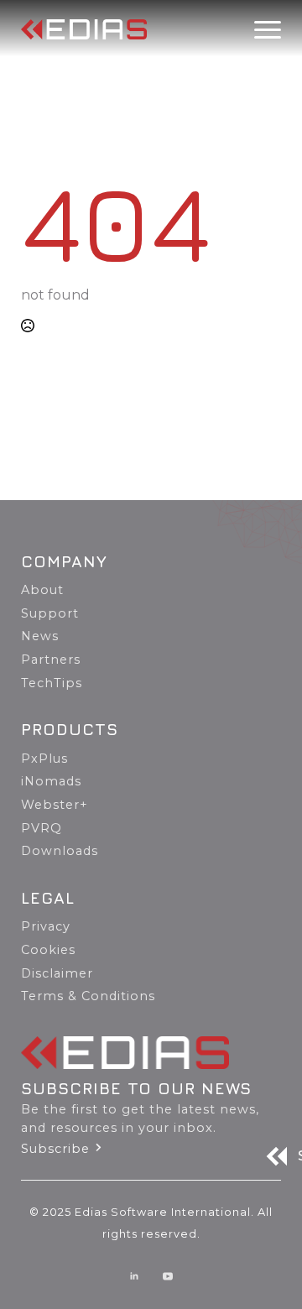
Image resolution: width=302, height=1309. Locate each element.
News (40, 636)
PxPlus (44, 758)
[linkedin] (134, 1276)
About (42, 589)
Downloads (59, 850)
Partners (51, 659)
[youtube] (168, 1276)
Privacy (45, 926)
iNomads (51, 781)
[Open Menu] (267, 29)
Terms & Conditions (88, 996)
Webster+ (54, 804)
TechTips (51, 683)
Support (50, 613)
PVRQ (41, 828)
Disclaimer (57, 973)
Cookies (48, 949)
